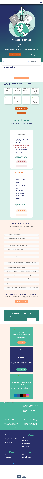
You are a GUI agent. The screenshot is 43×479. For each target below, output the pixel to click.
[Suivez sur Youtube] (24, 395)
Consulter (21, 343)
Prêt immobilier (8, 454)
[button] (41, 2)
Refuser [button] (24, 476)
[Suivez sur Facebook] (18, 395)
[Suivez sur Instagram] (27, 395)
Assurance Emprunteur (27, 459)
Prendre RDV (30, 54)
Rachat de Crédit (8, 457)
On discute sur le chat (21, 301)
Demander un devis (15, 54)
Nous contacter (21, 369)
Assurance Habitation (27, 457)
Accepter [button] (19, 476)
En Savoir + (31, 319)
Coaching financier (8, 456)
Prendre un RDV (21, 162)
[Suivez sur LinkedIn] (15, 395)
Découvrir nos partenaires (21, 78)
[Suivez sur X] (21, 395)
